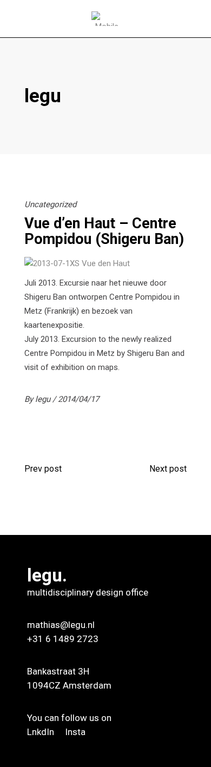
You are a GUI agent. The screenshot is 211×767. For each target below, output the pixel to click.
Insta (75, 731)
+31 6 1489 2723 (62, 638)
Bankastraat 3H (58, 671)
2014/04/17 (78, 399)
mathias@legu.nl (61, 624)
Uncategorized (50, 204)
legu (43, 399)
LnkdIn (41, 731)
